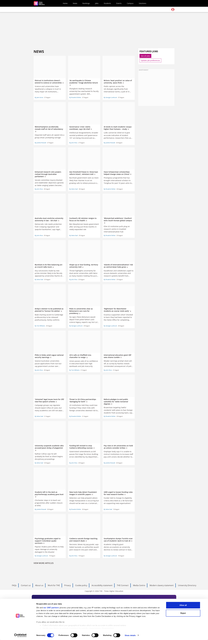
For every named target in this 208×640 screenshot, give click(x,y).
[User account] (173, 9)
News (75, 3)
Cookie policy (81, 585)
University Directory (187, 585)
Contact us (26, 585)
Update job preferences (150, 60)
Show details (130, 635)
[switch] (74, 635)
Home (65, 3)
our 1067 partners (51, 608)
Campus (130, 3)
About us (39, 585)
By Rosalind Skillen (75, 97)
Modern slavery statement (162, 585)
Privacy (67, 585)
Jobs (96, 3)
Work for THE (54, 585)
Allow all (183, 605)
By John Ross (73, 143)
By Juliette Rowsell (40, 143)
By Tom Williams (40, 326)
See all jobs (145, 56)
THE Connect (123, 585)
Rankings (86, 3)
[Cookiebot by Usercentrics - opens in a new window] (20, 635)
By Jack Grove (39, 97)
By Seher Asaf (73, 189)
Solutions (142, 3)
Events (119, 3)
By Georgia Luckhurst (110, 97)
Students (107, 3)
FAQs (14, 585)
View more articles (44, 563)
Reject (183, 613)
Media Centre (139, 585)
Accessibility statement (102, 585)
